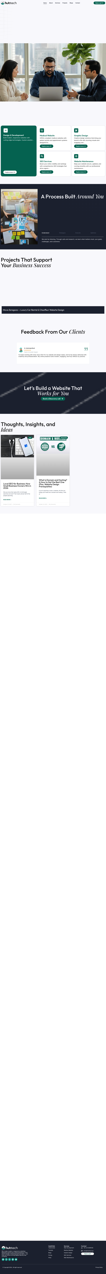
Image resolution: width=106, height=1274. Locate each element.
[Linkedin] (12, 1259)
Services (57, 3)
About (51, 3)
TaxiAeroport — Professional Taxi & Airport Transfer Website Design (75, 309)
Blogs (73, 3)
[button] (16, 19)
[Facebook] (3, 1259)
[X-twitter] (9, 1259)
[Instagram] (6, 1259)
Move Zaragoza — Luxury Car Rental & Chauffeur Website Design (26, 309)
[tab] (49, 233)
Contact (79, 3)
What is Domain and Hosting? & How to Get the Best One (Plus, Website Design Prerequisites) (53, 464)
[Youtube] (16, 1259)
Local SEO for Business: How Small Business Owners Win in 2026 (17, 463)
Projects (67, 3)
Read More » (7, 477)
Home (45, 3)
